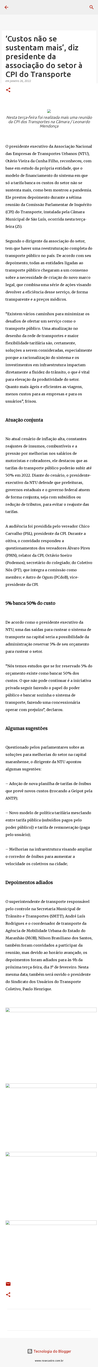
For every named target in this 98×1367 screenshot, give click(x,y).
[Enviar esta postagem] (8, 1285)
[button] (8, 90)
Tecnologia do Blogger (52, 1351)
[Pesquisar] (91, 7)
